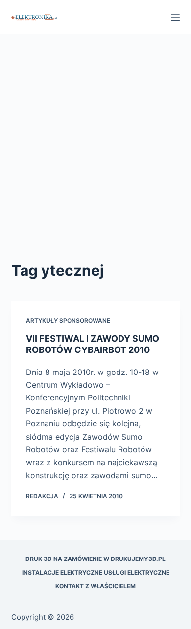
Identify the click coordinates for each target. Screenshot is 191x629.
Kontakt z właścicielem (95, 586)
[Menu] (175, 17)
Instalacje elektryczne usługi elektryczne (95, 572)
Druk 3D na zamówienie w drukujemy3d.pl (95, 558)
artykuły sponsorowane (68, 320)
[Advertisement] (95, 159)
